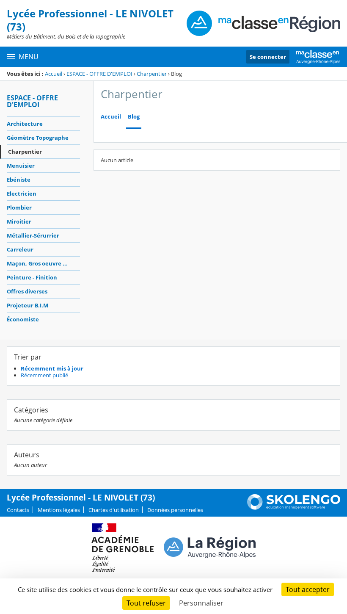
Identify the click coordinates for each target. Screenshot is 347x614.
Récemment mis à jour (52, 368)
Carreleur (20, 249)
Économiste (23, 319)
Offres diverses (27, 291)
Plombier (19, 207)
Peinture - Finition (32, 277)
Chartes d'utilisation (113, 509)
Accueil (53, 73)
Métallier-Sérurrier (33, 235)
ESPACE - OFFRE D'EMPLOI (99, 73)
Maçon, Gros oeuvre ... (37, 263)
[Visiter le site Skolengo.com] (293, 508)
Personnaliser (201, 603)
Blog (134, 116)
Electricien (21, 193)
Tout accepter (308, 589)
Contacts (18, 509)
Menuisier (21, 165)
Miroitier (19, 221)
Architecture (25, 123)
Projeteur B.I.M (27, 305)
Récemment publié (44, 375)
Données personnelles (175, 509)
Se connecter (268, 57)
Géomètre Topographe (38, 137)
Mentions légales (59, 509)
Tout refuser (146, 603)
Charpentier (152, 73)
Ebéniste (18, 179)
